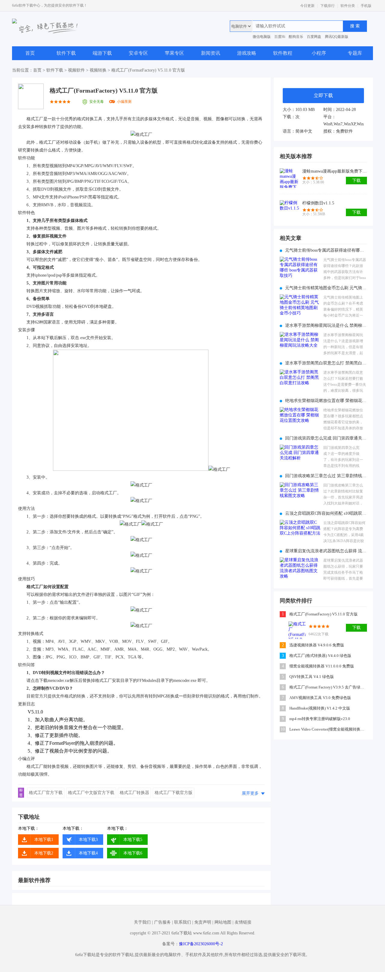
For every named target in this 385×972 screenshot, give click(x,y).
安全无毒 (96, 102)
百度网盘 (314, 37)
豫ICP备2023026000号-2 (201, 944)
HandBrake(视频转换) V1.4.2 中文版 (319, 708)
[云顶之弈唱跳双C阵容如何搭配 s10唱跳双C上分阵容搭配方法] (300, 532)
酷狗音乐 (296, 37)
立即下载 (323, 95)
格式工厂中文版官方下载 (91, 792)
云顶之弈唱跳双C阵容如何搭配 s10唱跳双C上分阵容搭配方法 (326, 513)
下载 (356, 180)
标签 (21, 792)
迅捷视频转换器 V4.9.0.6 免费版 (316, 645)
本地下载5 (132, 839)
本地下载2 (43, 853)
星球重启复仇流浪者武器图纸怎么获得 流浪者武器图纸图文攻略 (326, 551)
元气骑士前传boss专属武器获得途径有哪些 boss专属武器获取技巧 (326, 250)
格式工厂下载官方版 (173, 792)
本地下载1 (43, 839)
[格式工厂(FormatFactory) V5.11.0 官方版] (297, 630)
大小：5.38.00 (313, 182)
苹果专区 (174, 53)
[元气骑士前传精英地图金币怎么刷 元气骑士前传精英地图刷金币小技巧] (300, 306)
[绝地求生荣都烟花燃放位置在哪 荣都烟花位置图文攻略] (300, 419)
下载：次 (291, 117)
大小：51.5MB (313, 214)
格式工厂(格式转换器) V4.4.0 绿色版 (320, 655)
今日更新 (307, 6)
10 (283, 729)
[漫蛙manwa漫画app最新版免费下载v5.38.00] (289, 178)
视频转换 (98, 70)
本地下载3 (88, 839)
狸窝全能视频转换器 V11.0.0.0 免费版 (321, 666)
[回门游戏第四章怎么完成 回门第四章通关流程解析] (300, 457)
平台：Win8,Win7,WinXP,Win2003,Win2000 (343, 120)
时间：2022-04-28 (339, 109)
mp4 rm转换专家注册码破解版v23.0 (319, 718)
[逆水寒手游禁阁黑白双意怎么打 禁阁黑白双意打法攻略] (300, 381)
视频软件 (76, 70)
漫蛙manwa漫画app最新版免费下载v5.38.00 (334, 171)
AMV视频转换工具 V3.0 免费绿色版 (320, 697)
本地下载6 (132, 853)
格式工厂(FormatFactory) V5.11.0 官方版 (323, 614)
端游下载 (102, 53)
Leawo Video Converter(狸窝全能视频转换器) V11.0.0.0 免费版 (328, 729)
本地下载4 (88, 853)
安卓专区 (138, 53)
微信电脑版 (262, 37)
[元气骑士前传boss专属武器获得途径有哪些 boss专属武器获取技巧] (300, 269)
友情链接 (243, 922)
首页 (30, 53)
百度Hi (279, 37)
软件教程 (282, 53)
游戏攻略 (246, 53)
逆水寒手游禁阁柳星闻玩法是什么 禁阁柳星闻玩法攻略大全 (326, 325)
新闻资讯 (210, 53)
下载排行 (327, 6)
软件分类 (347, 6)
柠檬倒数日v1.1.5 (318, 203)
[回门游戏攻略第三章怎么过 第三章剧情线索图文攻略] (300, 494)
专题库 (355, 53)
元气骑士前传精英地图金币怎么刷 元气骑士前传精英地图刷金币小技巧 (326, 288)
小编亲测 (124, 102)
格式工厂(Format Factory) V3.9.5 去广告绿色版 (328, 687)
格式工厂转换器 (134, 792)
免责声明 (202, 922)
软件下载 (66, 53)
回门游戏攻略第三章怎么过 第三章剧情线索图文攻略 (326, 476)
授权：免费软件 (338, 131)
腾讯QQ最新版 (336, 37)
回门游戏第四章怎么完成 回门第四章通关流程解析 (326, 438)
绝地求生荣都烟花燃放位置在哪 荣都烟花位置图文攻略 (326, 400)
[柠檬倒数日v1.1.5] (289, 210)
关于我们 (142, 922)
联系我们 (182, 922)
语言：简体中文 (297, 131)
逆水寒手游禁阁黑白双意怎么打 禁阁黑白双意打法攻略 (326, 363)
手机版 (366, 6)
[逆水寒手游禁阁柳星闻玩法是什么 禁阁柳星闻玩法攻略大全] (300, 344)
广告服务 (162, 922)
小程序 (319, 53)
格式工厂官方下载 (46, 792)
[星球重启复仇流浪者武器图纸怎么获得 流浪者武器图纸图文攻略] (300, 569)
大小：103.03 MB (299, 109)
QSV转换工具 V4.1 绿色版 (311, 676)
